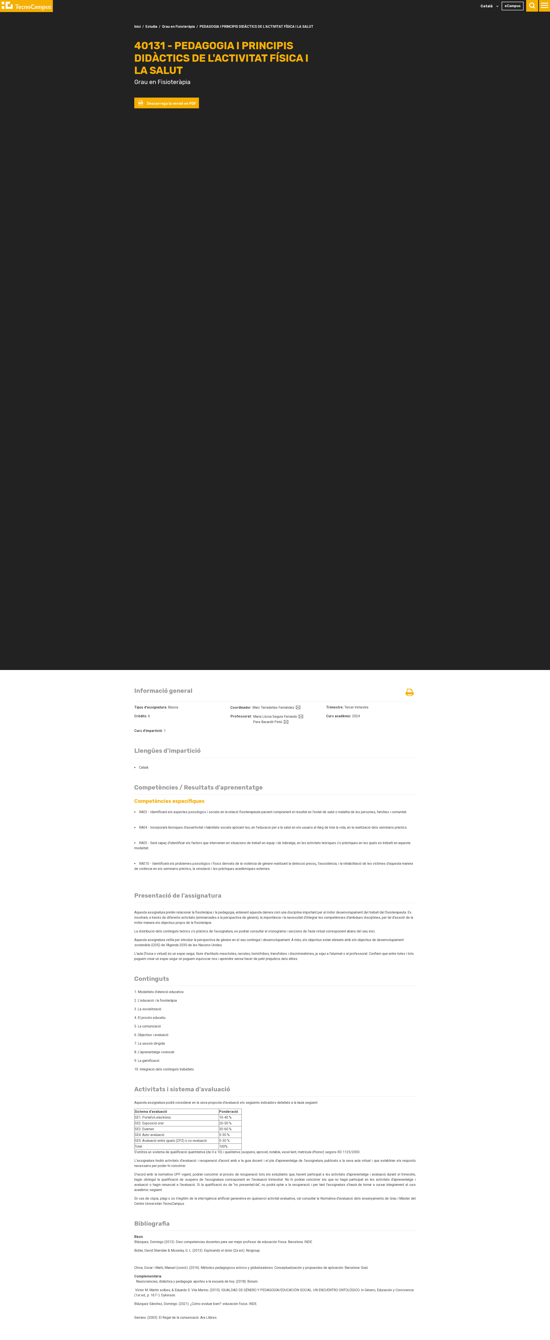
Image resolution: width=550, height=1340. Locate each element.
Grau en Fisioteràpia (178, 27)
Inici (137, 27)
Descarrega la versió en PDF (171, 103)
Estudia (151, 27)
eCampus (513, 6)
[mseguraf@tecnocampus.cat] (300, 716)
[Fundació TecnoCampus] (26, 6)
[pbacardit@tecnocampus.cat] (285, 722)
